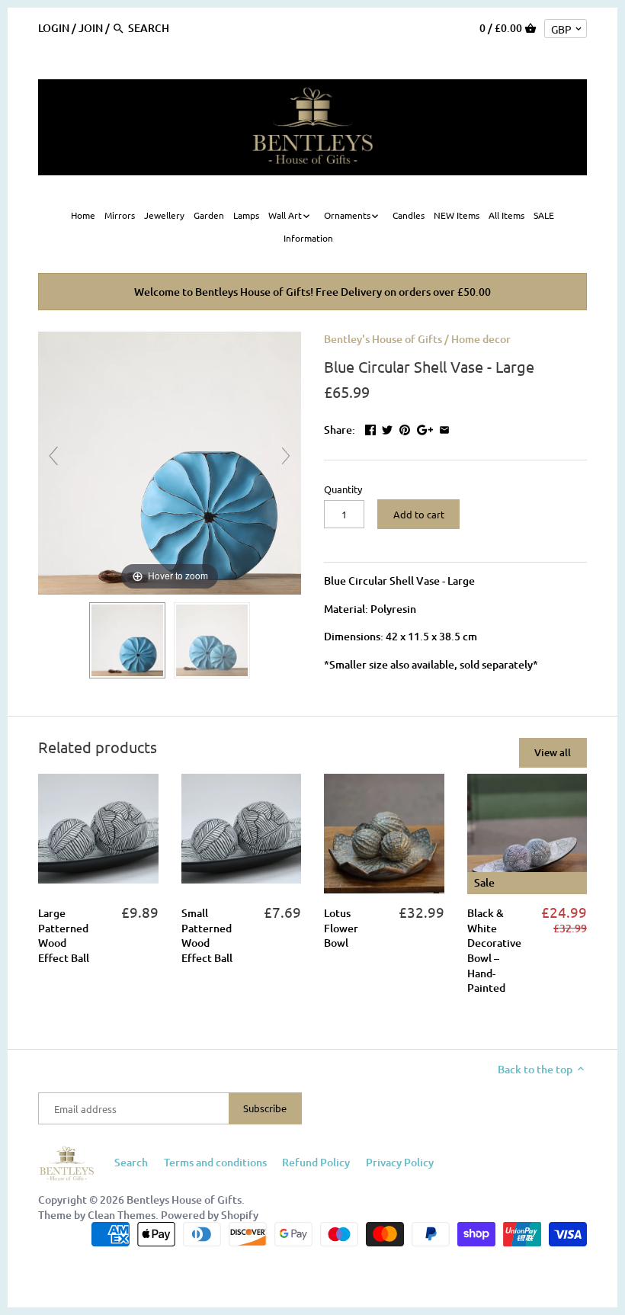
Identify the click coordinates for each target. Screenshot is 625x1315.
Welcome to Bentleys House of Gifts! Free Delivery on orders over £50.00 (312, 291)
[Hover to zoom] (169, 461)
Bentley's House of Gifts (383, 339)
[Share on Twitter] (387, 428)
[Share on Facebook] (370, 428)
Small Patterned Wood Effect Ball (206, 935)
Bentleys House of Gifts (184, 1199)
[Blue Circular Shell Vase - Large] (127, 640)
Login (53, 28)
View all (552, 752)
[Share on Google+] (425, 428)
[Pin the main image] (404, 428)
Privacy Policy (400, 1162)
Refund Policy (316, 1162)
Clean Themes (121, 1215)
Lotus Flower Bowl (341, 928)
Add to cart (418, 514)
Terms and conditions (215, 1162)
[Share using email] (444, 428)
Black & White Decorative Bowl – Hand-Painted (494, 950)
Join (91, 28)
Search (131, 1162)
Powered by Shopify (209, 1215)
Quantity (343, 489)
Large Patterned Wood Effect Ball (63, 935)
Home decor (481, 339)
